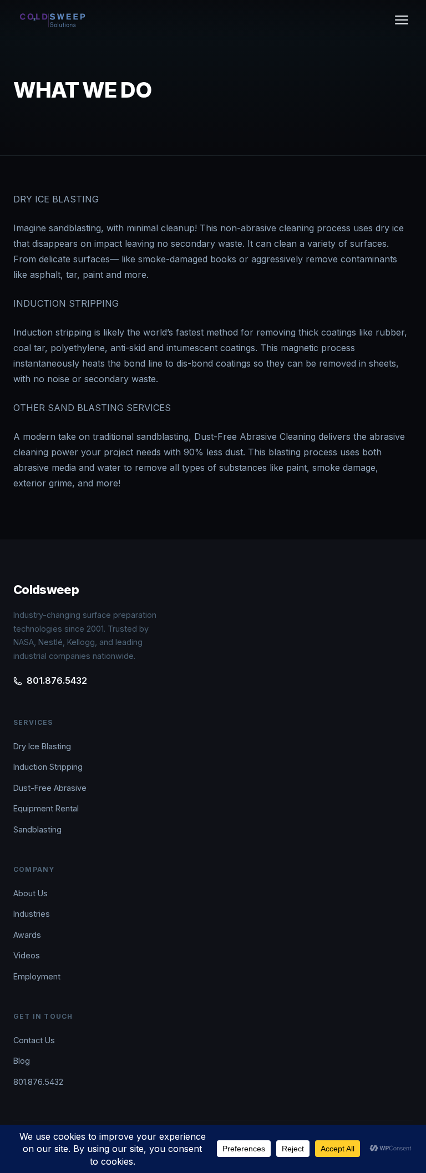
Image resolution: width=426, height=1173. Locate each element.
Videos (26, 955)
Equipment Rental (46, 808)
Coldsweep (46, 589)
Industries (31, 913)
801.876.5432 (57, 680)
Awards (27, 935)
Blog (21, 1060)
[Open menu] (401, 20)
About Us (30, 893)
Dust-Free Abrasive (50, 788)
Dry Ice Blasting (42, 746)
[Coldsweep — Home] (52, 20)
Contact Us (34, 1040)
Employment (36, 976)
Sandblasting (37, 829)
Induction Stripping (48, 766)
